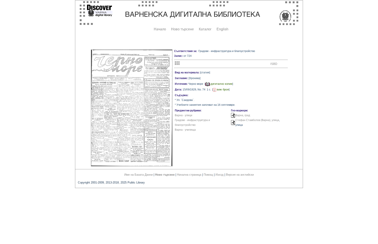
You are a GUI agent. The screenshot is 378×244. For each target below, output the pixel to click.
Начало (160, 29)
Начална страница (189, 174)
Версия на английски (240, 174)
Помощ (208, 174)
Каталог (205, 29)
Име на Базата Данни (138, 174)
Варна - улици (183, 115)
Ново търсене (182, 29)
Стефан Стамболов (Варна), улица (257, 120)
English (222, 29)
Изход (219, 174)
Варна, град (242, 115)
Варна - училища (185, 129)
